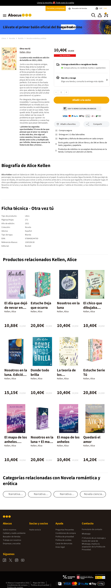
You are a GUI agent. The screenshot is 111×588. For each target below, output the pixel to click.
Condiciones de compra (66, 533)
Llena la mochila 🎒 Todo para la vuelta (55, 2)
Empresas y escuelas (12, 543)
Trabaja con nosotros (12, 540)
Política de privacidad (65, 536)
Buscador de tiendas (11, 536)
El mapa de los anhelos (68, 439)
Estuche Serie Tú (94, 372)
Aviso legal (60, 547)
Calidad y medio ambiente (14, 533)
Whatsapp (86, 533)
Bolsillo (21, 38)
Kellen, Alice (25, 52)
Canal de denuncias (64, 543)
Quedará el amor (91, 439)
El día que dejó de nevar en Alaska (15, 308)
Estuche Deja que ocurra (41, 305)
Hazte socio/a (35, 529)
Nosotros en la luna (68, 305)
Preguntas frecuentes (65, 529)
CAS (105, 8)
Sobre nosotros (9, 529)
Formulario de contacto (92, 529)
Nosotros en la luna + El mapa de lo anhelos (42, 442)
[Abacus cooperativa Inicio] (20, 17)
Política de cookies (63, 540)
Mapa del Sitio (39, 582)
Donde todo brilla (40, 372)
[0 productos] (106, 16)
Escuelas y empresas (56, 8)
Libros (3, 38)
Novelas (12, 38)
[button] (100, 15)
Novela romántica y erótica (36, 38)
